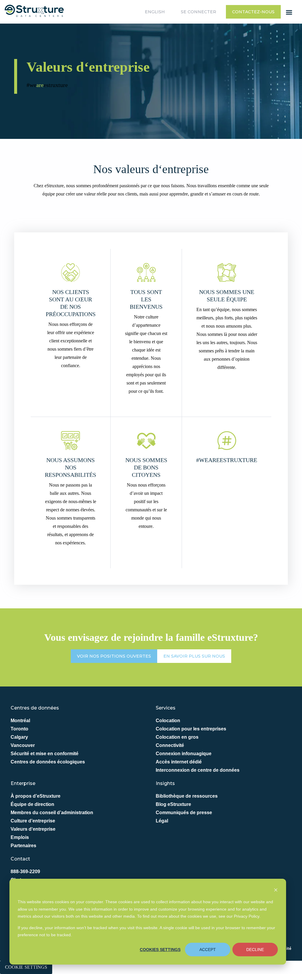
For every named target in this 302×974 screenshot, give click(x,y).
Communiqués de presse (184, 812)
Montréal (20, 720)
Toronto (19, 728)
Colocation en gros (177, 737)
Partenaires (23, 845)
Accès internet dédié (179, 761)
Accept (207, 949)
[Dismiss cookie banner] (276, 890)
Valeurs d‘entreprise (33, 829)
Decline (255, 949)
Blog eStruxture (173, 804)
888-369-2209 (25, 871)
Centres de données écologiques (48, 761)
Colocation (168, 720)
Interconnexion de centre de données (197, 770)
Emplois (20, 837)
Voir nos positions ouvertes (114, 656)
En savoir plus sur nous (194, 656)
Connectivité (170, 745)
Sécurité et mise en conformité (44, 753)
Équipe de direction (32, 804)
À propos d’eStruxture (35, 796)
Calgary (19, 737)
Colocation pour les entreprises (191, 728)
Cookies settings (160, 949)
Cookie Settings (26, 967)
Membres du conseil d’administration (52, 812)
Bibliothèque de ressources (187, 796)
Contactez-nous (253, 11)
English (155, 11)
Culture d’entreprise (33, 820)
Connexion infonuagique (183, 753)
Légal (162, 820)
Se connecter (198, 11)
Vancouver (23, 745)
